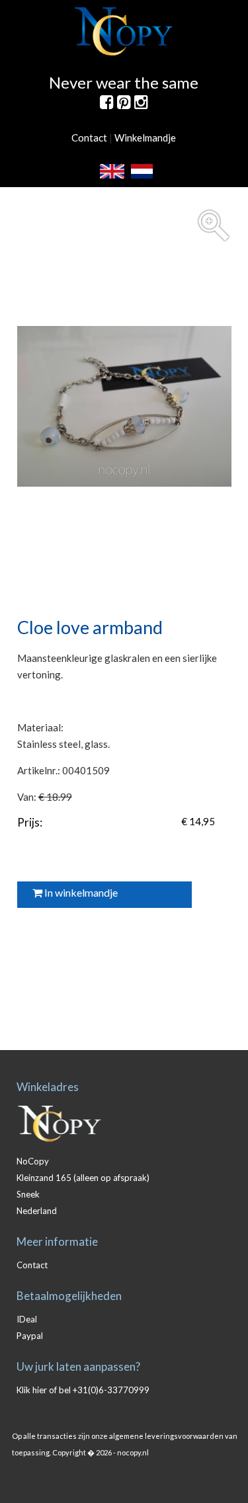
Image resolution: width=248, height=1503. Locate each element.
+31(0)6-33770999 (111, 1390)
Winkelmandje (145, 137)
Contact (89, 137)
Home (94, 193)
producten (136, 193)
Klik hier (32, 1390)
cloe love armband (198, 193)
